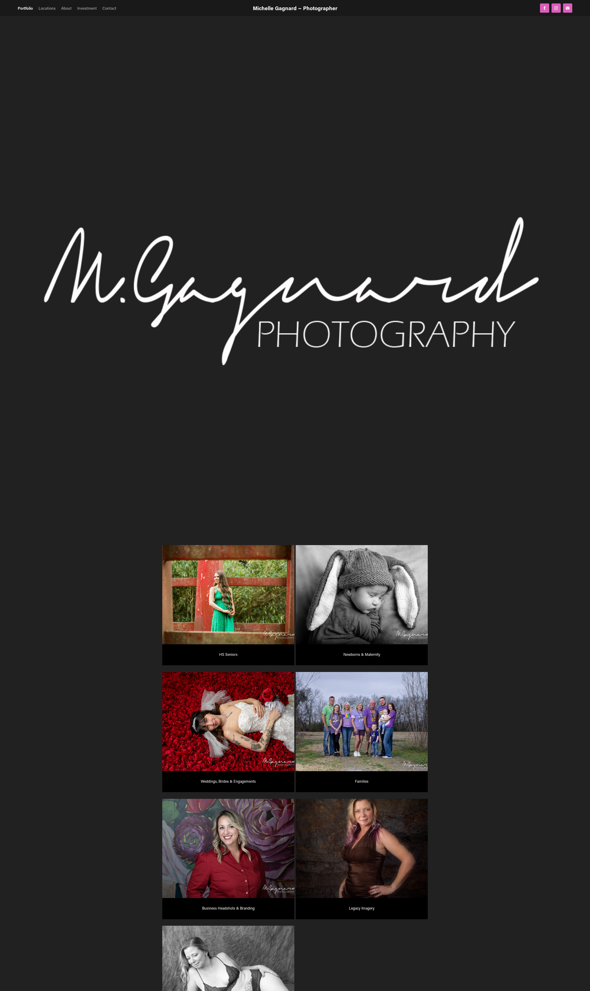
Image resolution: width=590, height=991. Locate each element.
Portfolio (25, 8)
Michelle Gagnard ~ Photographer (295, 8)
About (66, 8)
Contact (109, 8)
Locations (47, 8)
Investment (87, 8)
